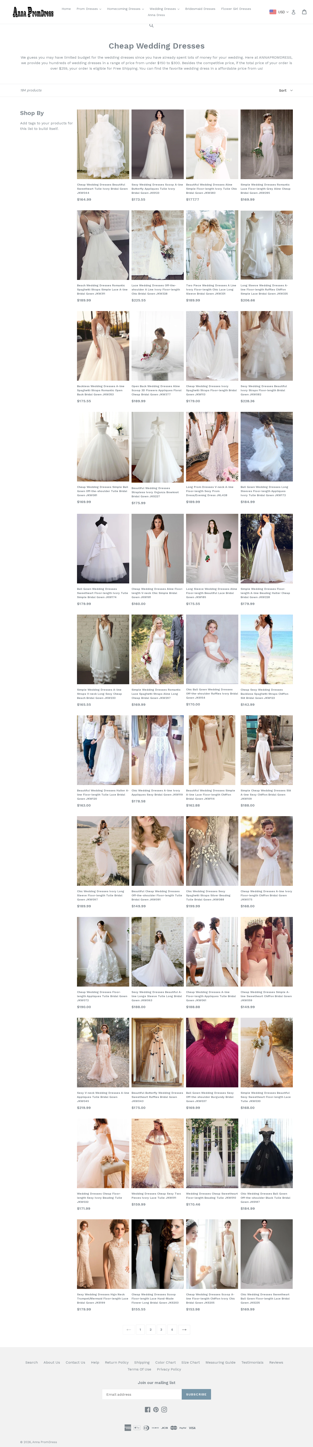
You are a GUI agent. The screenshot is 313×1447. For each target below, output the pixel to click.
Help (95, 1362)
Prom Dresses (90, 9)
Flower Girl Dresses (236, 9)
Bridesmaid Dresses (200, 9)
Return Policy (117, 1362)
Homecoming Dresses (126, 9)
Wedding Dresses (166, 9)
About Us (52, 1362)
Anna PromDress (44, 1442)
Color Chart (165, 1362)
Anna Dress (156, 15)
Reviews (276, 1362)
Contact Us (75, 1362)
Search (31, 1362)
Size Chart (190, 1362)
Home (66, 9)
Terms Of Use (139, 1369)
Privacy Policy (169, 1369)
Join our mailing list (157, 1382)
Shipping (142, 1362)
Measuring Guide (221, 1362)
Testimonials (252, 1362)
